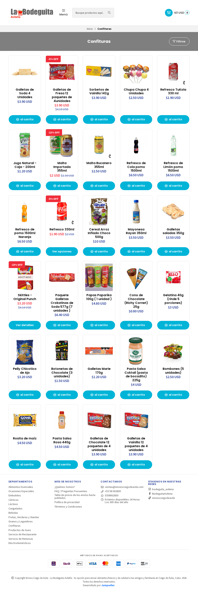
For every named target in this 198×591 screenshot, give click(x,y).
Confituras (14, 525)
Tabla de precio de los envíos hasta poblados (75, 496)
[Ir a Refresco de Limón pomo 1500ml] (173, 145)
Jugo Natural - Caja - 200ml (24, 165)
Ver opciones (62, 251)
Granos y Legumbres (21, 521)
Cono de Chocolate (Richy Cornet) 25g (136, 301)
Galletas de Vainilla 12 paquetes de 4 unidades (136, 444)
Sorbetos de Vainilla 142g (99, 91)
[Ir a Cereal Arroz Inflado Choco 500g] (99, 212)
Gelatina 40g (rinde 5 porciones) (173, 299)
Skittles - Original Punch (24, 297)
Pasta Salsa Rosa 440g (62, 440)
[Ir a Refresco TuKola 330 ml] (173, 72)
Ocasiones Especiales (21, 491)
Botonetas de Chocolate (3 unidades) (62, 372)
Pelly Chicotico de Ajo (25, 371)
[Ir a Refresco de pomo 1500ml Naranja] (25, 212)
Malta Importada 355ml (62, 167)
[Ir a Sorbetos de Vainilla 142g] (99, 72)
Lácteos (13, 504)
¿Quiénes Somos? (65, 487)
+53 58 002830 (113, 491)
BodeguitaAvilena (162, 493)
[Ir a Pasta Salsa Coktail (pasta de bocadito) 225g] (136, 351)
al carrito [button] (27, 119)
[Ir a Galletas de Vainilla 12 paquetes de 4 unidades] (136, 421)
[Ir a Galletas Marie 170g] (99, 351)
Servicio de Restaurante (23, 534)
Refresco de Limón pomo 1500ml (173, 167)
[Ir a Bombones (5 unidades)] (173, 351)
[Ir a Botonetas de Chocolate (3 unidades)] (62, 351)
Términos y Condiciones (68, 506)
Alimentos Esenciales (21, 487)
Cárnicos (14, 499)
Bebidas (13, 512)
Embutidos (15, 495)
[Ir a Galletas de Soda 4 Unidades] (25, 72)
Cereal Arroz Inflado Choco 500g (99, 233)
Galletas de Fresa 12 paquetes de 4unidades (62, 95)
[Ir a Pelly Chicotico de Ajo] (25, 351)
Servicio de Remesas (21, 538)
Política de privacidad (67, 502)
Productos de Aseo (20, 530)
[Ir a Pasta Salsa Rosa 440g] (62, 421)
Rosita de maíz (25, 438)
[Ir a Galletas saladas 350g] (173, 212)
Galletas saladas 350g (173, 231)
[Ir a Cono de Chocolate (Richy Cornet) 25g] (136, 277)
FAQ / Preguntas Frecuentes (71, 491)
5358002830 (111, 495)
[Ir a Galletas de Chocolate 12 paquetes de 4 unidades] (99, 421)
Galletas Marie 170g (99, 371)
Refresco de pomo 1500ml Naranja (24, 233)
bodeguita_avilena (163, 489)
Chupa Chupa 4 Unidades (136, 91)
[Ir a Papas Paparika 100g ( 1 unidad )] (99, 277)
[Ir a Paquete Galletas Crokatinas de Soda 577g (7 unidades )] (62, 277)
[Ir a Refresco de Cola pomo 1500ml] (136, 145)
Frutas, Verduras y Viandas (24, 517)
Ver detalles (25, 325)
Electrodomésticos (20, 543)
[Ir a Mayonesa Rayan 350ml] (136, 212)
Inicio (90, 28)
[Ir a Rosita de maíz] (25, 421)
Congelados (15, 508)
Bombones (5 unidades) (173, 371)
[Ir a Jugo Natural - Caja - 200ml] (25, 145)
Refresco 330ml (62, 229)
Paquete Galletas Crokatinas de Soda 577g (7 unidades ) (62, 302)
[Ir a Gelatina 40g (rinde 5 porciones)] (173, 277)
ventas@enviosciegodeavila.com (124, 487)
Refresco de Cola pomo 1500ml (136, 167)
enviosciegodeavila (163, 498)
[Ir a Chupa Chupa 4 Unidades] (136, 72)
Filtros (180, 41)
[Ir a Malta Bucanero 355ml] (99, 145)
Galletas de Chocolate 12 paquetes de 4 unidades (99, 444)
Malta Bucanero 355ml (99, 165)
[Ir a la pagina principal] (32, 12)
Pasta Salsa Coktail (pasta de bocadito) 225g (136, 374)
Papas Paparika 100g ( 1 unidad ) (99, 297)
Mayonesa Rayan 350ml (136, 231)
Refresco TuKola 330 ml (173, 91)
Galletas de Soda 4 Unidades (25, 93)
